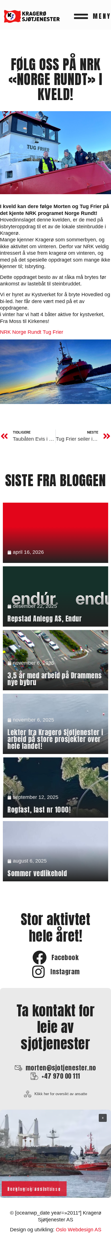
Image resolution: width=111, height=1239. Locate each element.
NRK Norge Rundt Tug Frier (31, 332)
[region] (55, 1154)
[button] (55, 1154)
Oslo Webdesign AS (78, 1229)
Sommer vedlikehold (37, 873)
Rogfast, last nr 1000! (39, 810)
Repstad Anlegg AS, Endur (44, 619)
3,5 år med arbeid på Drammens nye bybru (54, 678)
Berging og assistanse (34, 1189)
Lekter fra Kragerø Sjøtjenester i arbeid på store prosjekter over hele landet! (55, 739)
